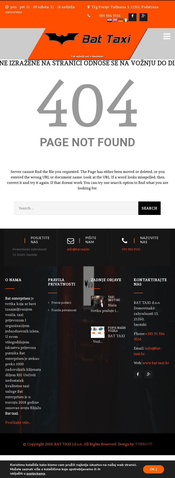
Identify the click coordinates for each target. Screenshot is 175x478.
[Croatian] (109, 20)
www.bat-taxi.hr (155, 363)
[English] (115, 20)
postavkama (35, 473)
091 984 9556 (110, 15)
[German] (120, 20)
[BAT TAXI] (87, 30)
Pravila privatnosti (63, 310)
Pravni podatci (61, 302)
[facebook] (132, 17)
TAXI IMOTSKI (114, 299)
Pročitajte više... (18, 422)
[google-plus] (143, 17)
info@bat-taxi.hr (78, 249)
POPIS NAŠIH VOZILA (117, 329)
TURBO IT (143, 444)
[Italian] (126, 20)
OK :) (153, 469)
